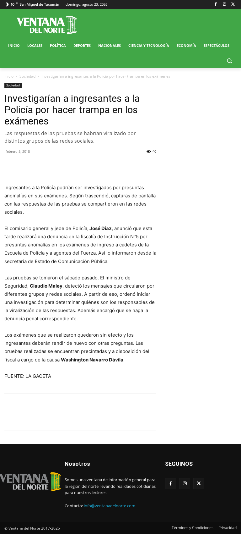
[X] (233, 4)
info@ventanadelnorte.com (109, 506)
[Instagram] (224, 4)
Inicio (8, 76)
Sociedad (27, 76)
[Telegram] (54, 165)
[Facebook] (215, 4)
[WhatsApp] (39, 165)
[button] (229, 60)
